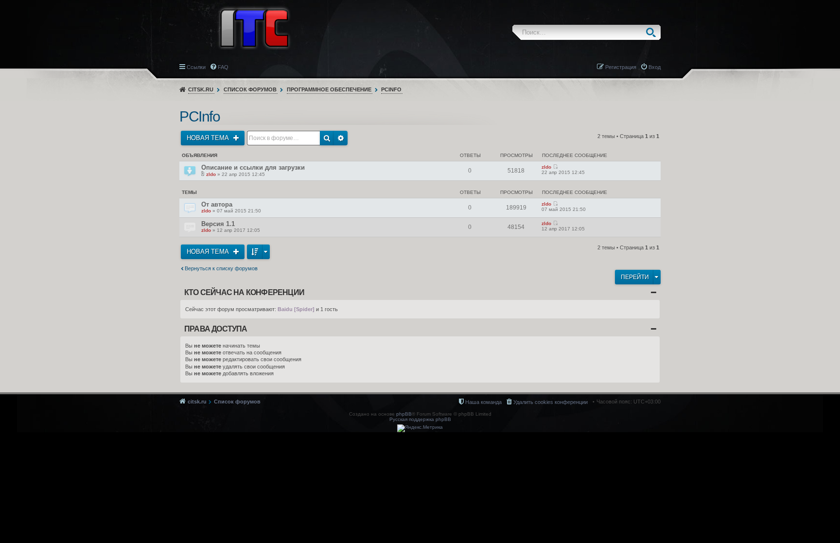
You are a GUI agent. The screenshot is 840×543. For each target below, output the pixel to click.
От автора (216, 204)
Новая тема (209, 137)
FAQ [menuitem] (223, 67)
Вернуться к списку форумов (221, 268)
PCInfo (391, 89)
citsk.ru (200, 89)
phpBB (404, 414)
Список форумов (250, 89)
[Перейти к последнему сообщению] (555, 167)
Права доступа (215, 329)
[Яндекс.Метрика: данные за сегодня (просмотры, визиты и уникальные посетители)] (420, 428)
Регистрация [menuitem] (620, 67)
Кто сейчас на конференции (244, 292)
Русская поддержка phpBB (420, 419)
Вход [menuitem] (654, 67)
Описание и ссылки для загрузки (253, 167)
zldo (211, 174)
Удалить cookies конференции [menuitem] (550, 402)
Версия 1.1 (218, 224)
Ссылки (196, 67)
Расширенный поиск (341, 138)
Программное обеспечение (329, 89)
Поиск (653, 32)
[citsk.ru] (254, 27)
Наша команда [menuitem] (483, 402)
